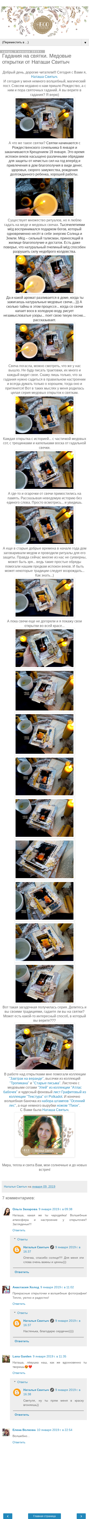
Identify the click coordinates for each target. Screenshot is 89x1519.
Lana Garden (22, 1356)
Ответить (19, 1230)
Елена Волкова (24, 1430)
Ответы (22, 1239)
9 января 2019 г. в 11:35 (49, 1356)
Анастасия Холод (26, 1287)
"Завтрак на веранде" (26, 1078)
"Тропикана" (19, 1083)
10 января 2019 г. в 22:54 (54, 1430)
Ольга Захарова (25, 1209)
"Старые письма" (46, 1083)
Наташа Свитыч (55, 1110)
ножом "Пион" (68, 1105)
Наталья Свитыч (36, 1247)
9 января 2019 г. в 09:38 (55, 1209)
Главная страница (44, 1516)
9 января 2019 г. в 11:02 (57, 1287)
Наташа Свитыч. (44, 77)
